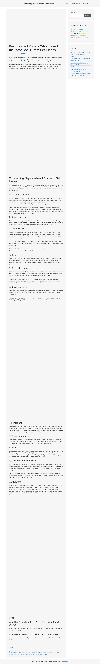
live (87, 33)
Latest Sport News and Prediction (39, 4)
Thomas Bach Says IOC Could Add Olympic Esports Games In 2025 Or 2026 (80, 54)
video (79, 37)
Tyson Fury (84, 29)
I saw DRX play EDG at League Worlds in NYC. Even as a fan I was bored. (80, 64)
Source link (12, 647)
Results (79, 31)
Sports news (74, 31)
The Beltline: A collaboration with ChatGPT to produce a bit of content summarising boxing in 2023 (35, 652)
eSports (72, 37)
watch (78, 35)
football (76, 37)
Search (72, 12)
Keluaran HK (86, 3)
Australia (88, 29)
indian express (83, 37)
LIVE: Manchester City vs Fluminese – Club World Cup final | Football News (29, 654)
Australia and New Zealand (85, 31)
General (12, 651)
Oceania (71, 35)
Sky (87, 37)
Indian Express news (82, 33)
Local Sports (74, 33)
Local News (78, 29)
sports (72, 29)
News (75, 35)
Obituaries (73, 39)
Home (66, 3)
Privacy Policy (74, 3)
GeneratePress (64, 661)
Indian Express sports (84, 35)
